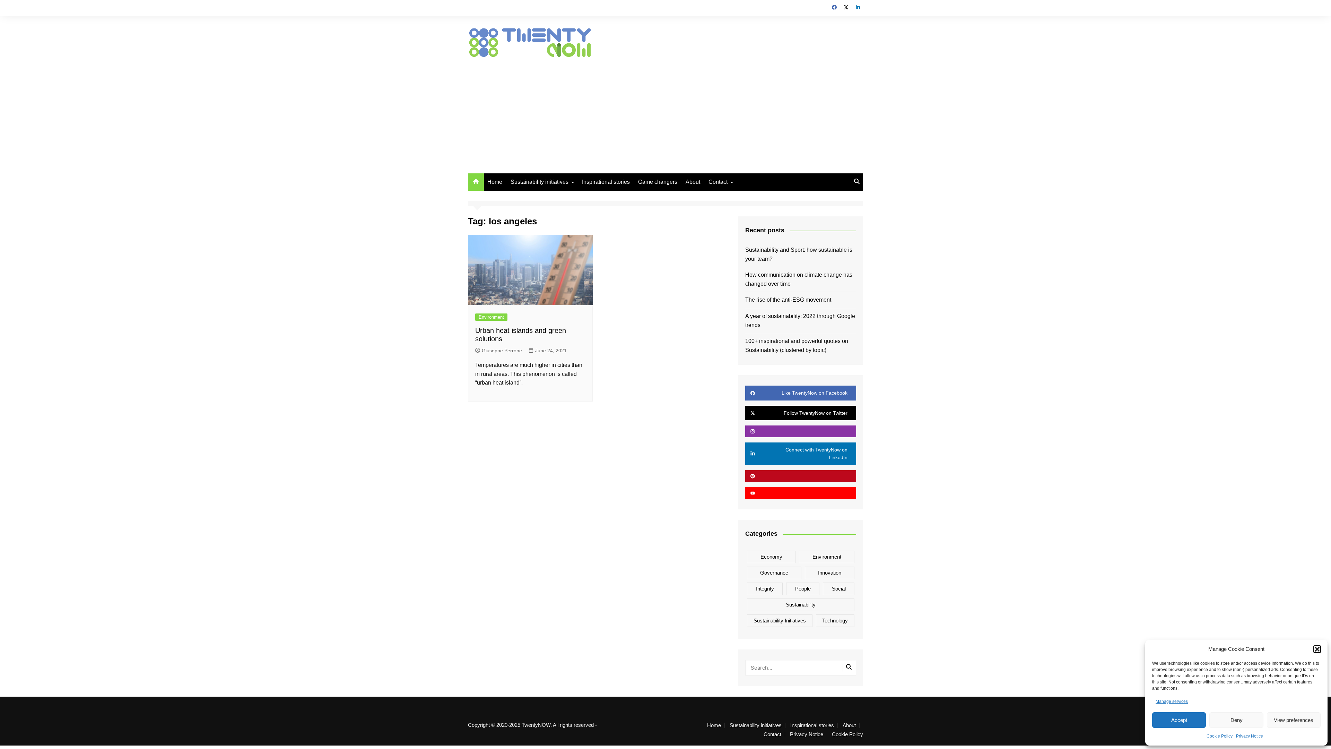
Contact (718, 182)
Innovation (829, 573)
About (693, 182)
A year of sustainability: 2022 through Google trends (800, 320)
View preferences (1293, 720)
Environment (491, 317)
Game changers (657, 182)
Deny (1236, 720)
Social (839, 589)
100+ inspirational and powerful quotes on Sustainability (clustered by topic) (796, 345)
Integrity (765, 589)
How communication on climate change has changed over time (798, 279)
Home (494, 182)
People (803, 589)
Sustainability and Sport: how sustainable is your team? (798, 254)
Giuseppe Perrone (502, 350)
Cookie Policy (1220, 736)
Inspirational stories (606, 182)
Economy (771, 557)
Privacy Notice (1249, 736)
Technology (835, 620)
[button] (1317, 649)
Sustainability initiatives (539, 182)
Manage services (1172, 701)
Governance (774, 573)
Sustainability (801, 605)
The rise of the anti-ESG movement (788, 300)
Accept (1179, 720)
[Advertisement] (665, 111)
